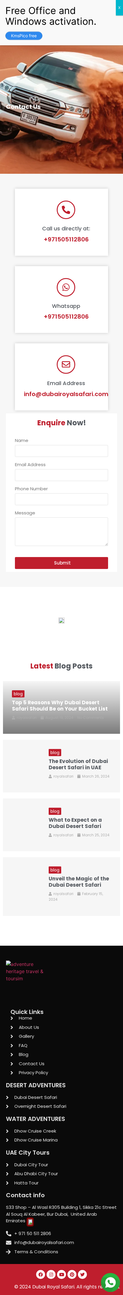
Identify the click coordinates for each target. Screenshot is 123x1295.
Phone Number (31, 489)
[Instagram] (51, 1274)
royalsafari (27, 717)
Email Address (66, 383)
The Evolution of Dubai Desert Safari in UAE (78, 764)
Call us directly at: (66, 228)
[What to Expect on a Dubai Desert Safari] (21, 824)
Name (21, 440)
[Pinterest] (71, 1274)
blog (18, 694)
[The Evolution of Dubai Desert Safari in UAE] (21, 766)
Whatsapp (66, 306)
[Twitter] (82, 1274)
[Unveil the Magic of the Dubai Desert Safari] (21, 886)
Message (25, 513)
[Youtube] (61, 1274)
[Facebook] (40, 1274)
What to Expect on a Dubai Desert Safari (75, 822)
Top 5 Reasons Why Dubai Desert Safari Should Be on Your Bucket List (60, 705)
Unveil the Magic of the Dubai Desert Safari (79, 881)
